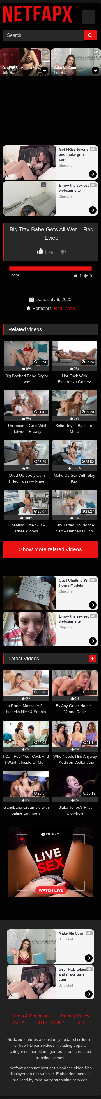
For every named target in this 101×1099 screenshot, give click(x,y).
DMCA (18, 1022)
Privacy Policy (75, 1016)
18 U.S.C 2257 (49, 1022)
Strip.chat (8, 72)
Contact (82, 1022)
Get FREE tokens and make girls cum (19, 68)
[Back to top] (83, 1082)
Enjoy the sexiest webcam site (74, 188)
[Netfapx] (41, 15)
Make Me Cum (64, 68)
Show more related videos (50, 549)
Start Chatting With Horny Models (76, 582)
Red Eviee (64, 308)
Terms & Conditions (31, 1016)
